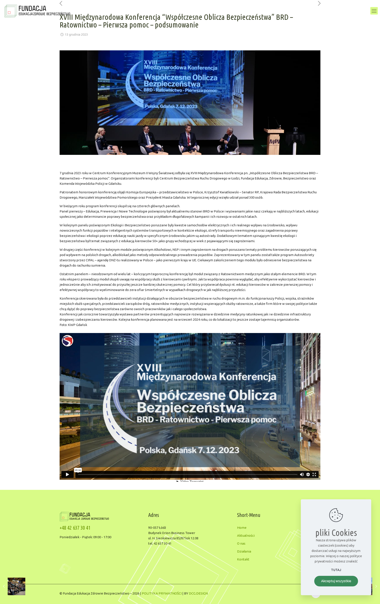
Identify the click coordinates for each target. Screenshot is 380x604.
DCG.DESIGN (198, 593)
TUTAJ (336, 570)
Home (242, 527)
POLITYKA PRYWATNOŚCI (162, 593)
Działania (244, 551)
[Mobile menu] (374, 11)
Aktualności (246, 535)
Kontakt (243, 559)
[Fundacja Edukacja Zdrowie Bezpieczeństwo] (37, 10)
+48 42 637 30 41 (75, 528)
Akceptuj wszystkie (336, 581)
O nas (241, 543)
